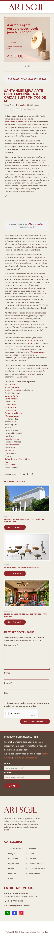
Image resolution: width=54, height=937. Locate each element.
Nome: (7, 763)
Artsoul (21, 105)
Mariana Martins (36, 224)
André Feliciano (12, 387)
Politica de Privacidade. (25, 757)
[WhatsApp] (7, 913)
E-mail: (7, 772)
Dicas (31, 853)
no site (30, 374)
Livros (11, 868)
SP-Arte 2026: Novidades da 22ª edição (21, 568)
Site (6, 693)
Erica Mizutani (11, 407)
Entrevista (13, 858)
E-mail (8, 683)
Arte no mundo (15, 848)
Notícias (12, 873)
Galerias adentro (37, 863)
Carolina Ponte (11, 346)
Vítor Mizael (10, 464)
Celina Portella (11, 398)
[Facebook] (14, 913)
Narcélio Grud (11, 450)
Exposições (13, 863)
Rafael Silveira (11, 459)
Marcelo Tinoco (12, 439)
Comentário (11, 645)
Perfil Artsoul (35, 873)
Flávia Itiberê (25, 459)
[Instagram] (21, 913)
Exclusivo (33, 858)
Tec (31, 343)
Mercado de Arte (37, 868)
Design (11, 853)
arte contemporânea (15, 121)
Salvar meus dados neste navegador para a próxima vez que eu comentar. (26, 704)
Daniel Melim (10, 404)
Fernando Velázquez (14, 413)
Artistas (32, 848)
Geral (10, 878)
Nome (8, 673)
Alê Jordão (10, 384)
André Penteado (35, 340)
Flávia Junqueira (37, 352)
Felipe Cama (10, 410)
